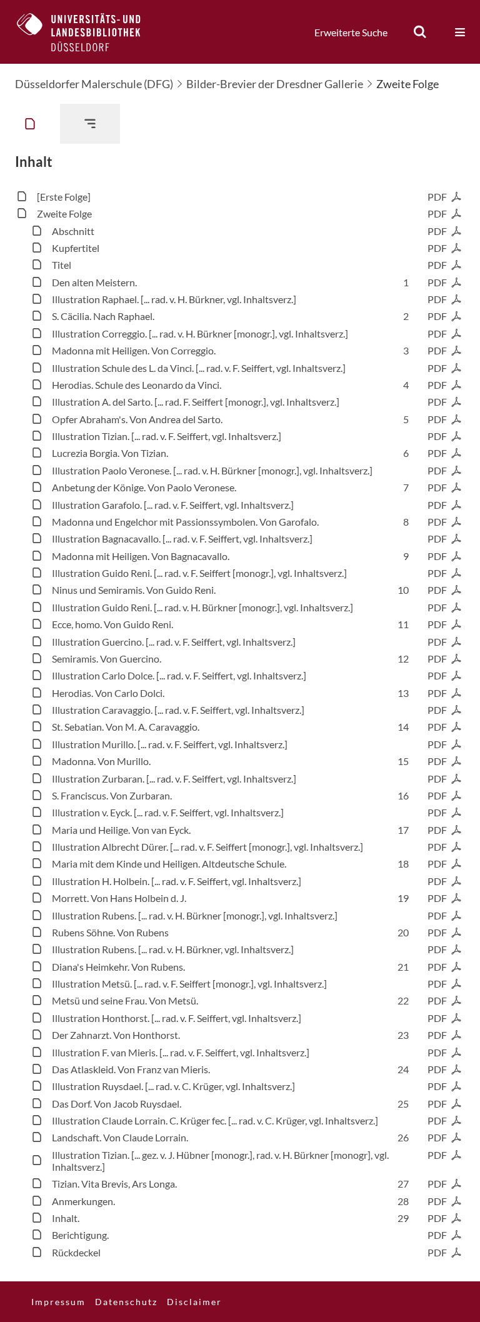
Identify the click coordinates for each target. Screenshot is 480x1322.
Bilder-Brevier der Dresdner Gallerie (274, 84)
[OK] (420, 32)
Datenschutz (126, 1301)
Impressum (58, 1301)
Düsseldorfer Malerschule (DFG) (94, 84)
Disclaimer (194, 1301)
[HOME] (88, 32)
